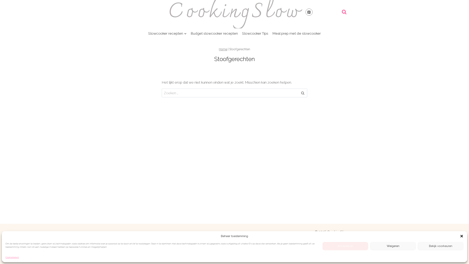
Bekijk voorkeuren (440, 246)
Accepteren (345, 246)
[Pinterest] (309, 12)
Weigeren (393, 246)
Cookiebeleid (12, 257)
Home (223, 49)
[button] (462, 236)
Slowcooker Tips (255, 33)
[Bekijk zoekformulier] (344, 12)
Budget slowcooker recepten (214, 33)
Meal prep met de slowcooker (296, 33)
